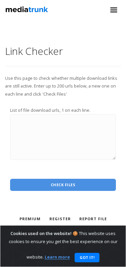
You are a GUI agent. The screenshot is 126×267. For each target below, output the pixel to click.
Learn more (57, 257)
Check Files (63, 184)
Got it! (87, 257)
